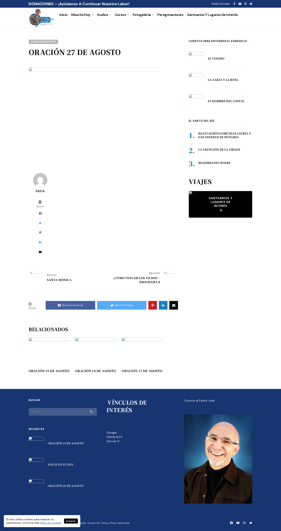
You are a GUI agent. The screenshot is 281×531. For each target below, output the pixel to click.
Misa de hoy (80, 14)
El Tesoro (216, 58)
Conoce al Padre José (199, 401)
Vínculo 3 (112, 441)
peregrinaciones (170, 14)
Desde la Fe (114, 437)
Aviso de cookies (50, 522)
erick (40, 191)
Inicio (63, 14)
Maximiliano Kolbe (214, 163)
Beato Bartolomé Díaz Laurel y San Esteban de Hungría (224, 135)
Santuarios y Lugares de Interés (212, 14)
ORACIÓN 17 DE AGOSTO (142, 371)
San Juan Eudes (60, 464)
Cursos (120, 14)
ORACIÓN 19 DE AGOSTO (49, 371)
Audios (102, 14)
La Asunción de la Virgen (219, 149)
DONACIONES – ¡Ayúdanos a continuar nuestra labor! (79, 3)
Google (111, 433)
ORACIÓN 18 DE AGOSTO (95, 371)
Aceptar (71, 521)
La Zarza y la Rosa (223, 80)
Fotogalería (142, 14)
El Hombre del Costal (226, 101)
